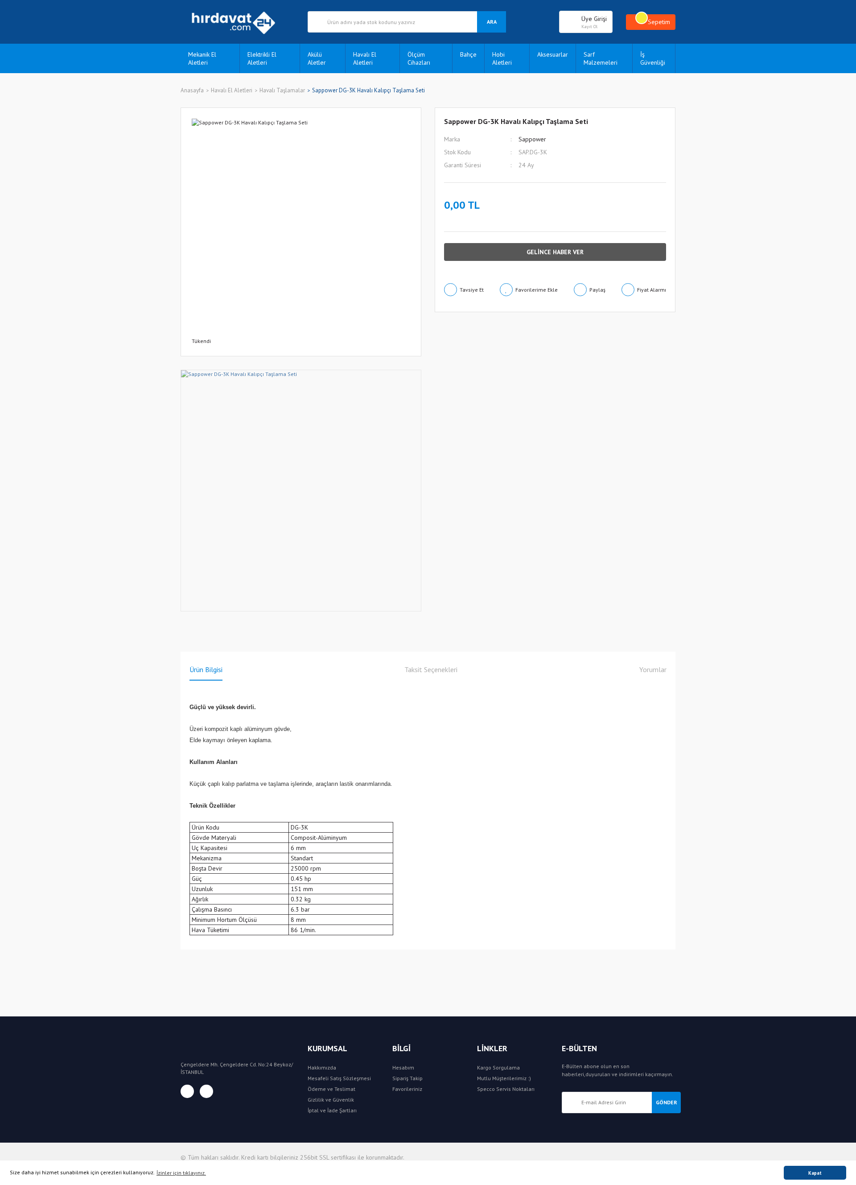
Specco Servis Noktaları (506, 1089)
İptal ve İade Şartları (332, 1110)
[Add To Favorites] (529, 289)
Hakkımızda (322, 1067)
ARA (492, 21)
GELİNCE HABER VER (555, 252)
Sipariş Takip (407, 1078)
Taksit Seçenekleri (430, 669)
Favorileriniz (407, 1089)
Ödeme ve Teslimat (331, 1089)
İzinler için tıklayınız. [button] (181, 1172)
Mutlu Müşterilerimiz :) (504, 1078)
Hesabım (403, 1067)
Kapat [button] (815, 1173)
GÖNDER (666, 1102)
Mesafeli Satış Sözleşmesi (339, 1078)
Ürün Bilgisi (205, 669)
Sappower (532, 139)
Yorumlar (653, 669)
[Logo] (237, 21)
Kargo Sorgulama (498, 1067)
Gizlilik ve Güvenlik (331, 1099)
